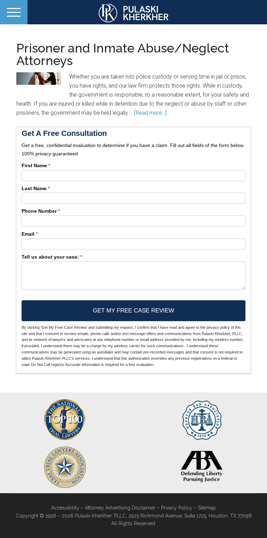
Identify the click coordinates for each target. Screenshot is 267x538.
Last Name (36, 188)
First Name (36, 165)
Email (30, 234)
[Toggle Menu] (13, 12)
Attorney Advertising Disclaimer (120, 508)
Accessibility (65, 508)
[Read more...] (150, 112)
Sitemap (207, 508)
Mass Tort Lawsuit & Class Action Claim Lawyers (133, 13)
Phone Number (41, 211)
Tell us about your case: (52, 257)
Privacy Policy (176, 508)
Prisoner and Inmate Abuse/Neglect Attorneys (122, 54)
